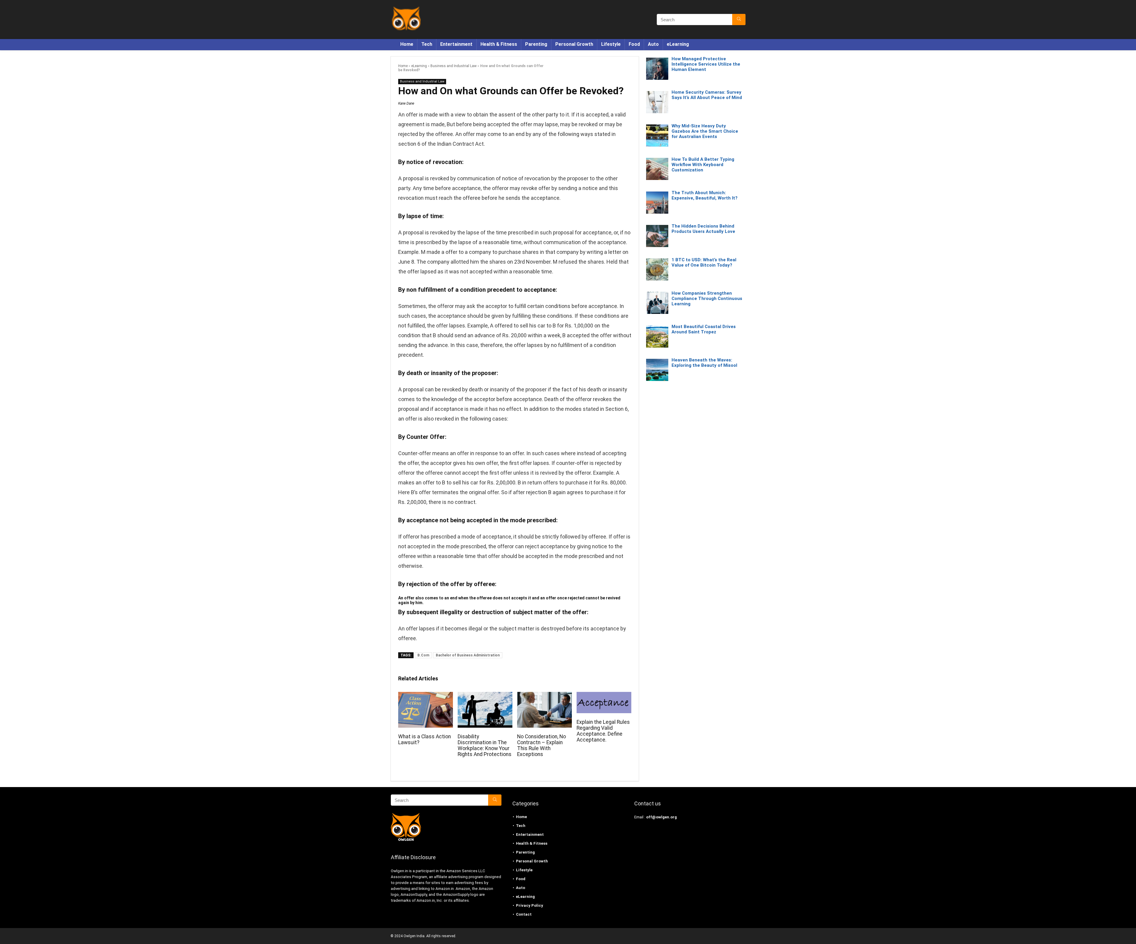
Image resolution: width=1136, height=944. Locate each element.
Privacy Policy (529, 905)
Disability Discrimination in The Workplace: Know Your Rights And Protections (484, 745)
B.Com (423, 655)
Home (406, 44)
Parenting (536, 44)
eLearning (678, 44)
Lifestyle (611, 44)
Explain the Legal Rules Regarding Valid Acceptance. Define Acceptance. (603, 731)
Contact (524, 914)
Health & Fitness (498, 44)
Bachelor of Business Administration (468, 655)
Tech (426, 44)
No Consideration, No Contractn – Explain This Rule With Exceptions (541, 745)
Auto (653, 44)
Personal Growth (574, 44)
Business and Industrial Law (453, 66)
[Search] (739, 19)
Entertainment (456, 44)
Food (634, 44)
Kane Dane (406, 103)
